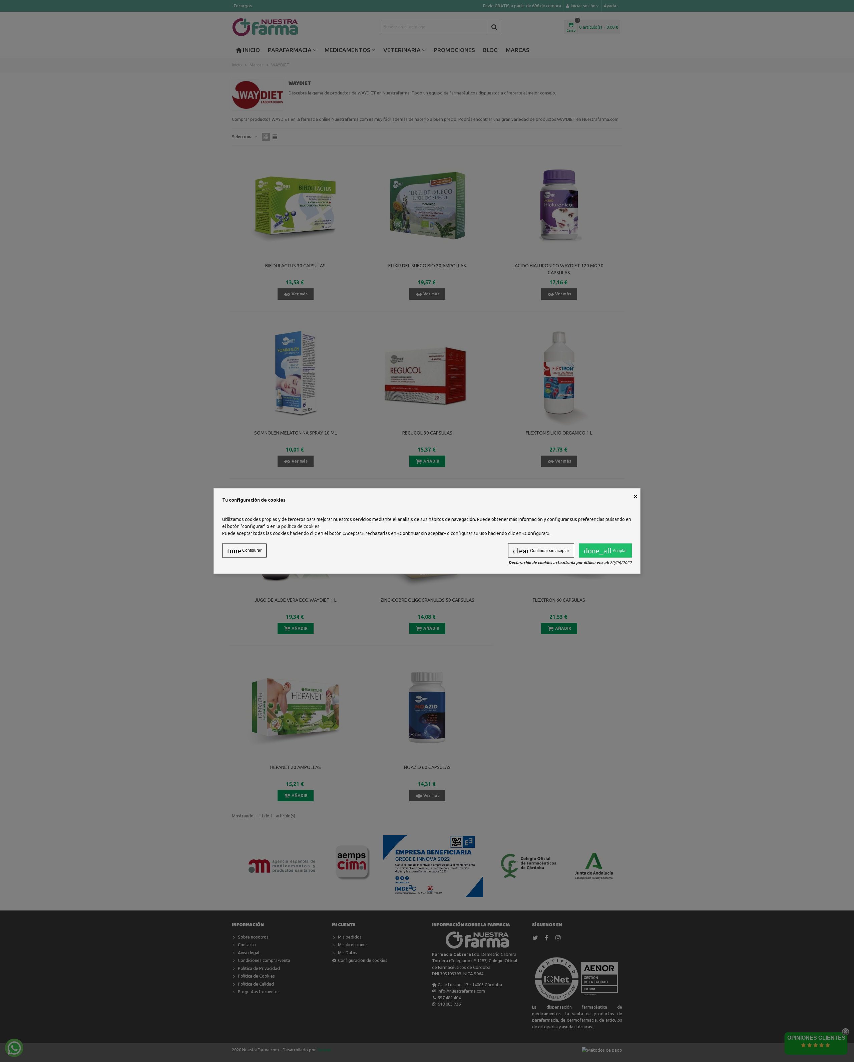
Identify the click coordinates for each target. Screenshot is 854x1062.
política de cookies (300, 526)
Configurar (244, 550)
